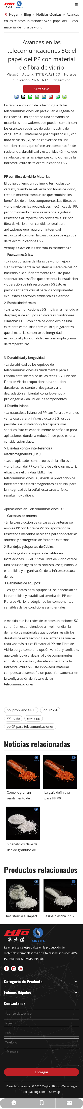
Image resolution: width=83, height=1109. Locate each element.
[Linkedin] (13, 968)
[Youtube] (20, 968)
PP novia (13, 718)
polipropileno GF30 (21, 710)
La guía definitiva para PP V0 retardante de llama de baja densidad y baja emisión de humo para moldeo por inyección (59, 795)
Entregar (41, 1072)
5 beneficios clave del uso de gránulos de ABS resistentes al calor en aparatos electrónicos (22, 847)
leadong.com (36, 1092)
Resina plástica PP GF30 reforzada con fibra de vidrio (60, 916)
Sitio (67, 80)
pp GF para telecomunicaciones (30, 726)
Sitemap (54, 1092)
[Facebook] (6, 968)
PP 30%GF (50, 710)
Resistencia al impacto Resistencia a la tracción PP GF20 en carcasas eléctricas (22, 916)
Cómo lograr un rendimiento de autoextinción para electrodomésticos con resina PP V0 (21, 795)
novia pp (33, 718)
